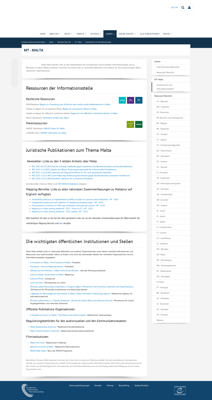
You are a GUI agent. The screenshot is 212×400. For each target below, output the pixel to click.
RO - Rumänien (163, 293)
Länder (157, 61)
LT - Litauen (162, 232)
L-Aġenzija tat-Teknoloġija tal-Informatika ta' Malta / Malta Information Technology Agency (70, 293)
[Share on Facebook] (15, 73)
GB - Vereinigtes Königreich (169, 183)
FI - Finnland (162, 172)
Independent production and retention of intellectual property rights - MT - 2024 (67, 202)
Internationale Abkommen (168, 67)
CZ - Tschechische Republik (168, 145)
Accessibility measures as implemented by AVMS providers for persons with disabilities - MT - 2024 (75, 199)
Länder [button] (108, 34)
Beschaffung (124, 385)
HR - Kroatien (162, 200)
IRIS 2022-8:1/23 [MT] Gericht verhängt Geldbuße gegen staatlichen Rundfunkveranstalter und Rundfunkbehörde (82, 166)
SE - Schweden (163, 298)
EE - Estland (162, 161)
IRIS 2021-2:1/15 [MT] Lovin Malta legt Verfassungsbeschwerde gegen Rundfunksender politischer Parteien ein (81, 175)
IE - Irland (161, 211)
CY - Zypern (162, 139)
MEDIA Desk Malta (38, 350)
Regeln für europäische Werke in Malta (80, 109)
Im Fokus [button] (94, 34)
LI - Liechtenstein (164, 227)
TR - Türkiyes (162, 314)
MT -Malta (158, 79)
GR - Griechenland (164, 194)
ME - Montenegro (164, 260)
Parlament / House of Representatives (46, 266)
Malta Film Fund (37, 342)
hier (61, 223)
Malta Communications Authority (44, 331)
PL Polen (160, 282)
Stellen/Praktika (141, 385)
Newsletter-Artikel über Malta (56, 117)
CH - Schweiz (162, 134)
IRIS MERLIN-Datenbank (68, 184)
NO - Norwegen (163, 276)
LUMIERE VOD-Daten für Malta (53, 133)
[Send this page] (15, 84)
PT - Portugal (162, 287)
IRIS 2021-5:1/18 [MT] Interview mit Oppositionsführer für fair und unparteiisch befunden (71, 172)
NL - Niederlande (164, 271)
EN (172, 7)
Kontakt (98, 385)
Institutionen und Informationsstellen (165, 87)
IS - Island (161, 216)
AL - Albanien (162, 101)
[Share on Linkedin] (15, 79)
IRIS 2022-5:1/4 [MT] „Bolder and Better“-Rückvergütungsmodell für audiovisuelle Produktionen (74, 169)
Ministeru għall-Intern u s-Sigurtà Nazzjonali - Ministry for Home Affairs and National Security (71, 300)
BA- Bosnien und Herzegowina (170, 117)
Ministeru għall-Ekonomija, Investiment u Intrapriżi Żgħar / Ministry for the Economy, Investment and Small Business (81, 286)
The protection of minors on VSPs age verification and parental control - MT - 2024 (68, 205)
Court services (36, 282)
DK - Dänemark (163, 156)
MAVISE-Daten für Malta (54, 128)
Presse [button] (166, 34)
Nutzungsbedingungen (79, 385)
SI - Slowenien (163, 304)
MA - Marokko (162, 249)
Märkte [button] (80, 34)
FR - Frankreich (163, 178)
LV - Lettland (162, 243)
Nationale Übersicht (165, 72)
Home (42, 34)
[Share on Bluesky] (15, 62)
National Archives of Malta (41, 346)
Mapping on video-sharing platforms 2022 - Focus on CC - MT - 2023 (62, 208)
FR (176, 7)
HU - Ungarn (162, 205)
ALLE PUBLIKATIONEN (149, 34)
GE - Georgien (163, 189)
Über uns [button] (53, 34)
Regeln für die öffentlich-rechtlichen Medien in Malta (94, 113)
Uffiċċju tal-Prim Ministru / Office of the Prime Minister (54, 270)
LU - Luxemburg (163, 238)
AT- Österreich (163, 112)
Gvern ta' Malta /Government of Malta (46, 274)
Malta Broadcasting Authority (43, 327)
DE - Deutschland (164, 150)
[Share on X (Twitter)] (15, 68)
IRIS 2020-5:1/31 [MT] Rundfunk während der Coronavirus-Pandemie (62, 178)
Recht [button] (68, 34)
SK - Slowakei (162, 309)
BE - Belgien (162, 123)
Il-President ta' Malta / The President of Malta (50, 262)
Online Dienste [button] (126, 34)
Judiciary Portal (36, 278)
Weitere (160, 320)
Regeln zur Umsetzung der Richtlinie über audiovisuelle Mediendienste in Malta (75, 104)
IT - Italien (161, 221)
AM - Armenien (163, 107)
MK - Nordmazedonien (166, 265)
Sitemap (110, 385)
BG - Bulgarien (163, 128)
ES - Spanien (162, 167)
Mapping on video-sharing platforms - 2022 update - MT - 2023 (60, 211)
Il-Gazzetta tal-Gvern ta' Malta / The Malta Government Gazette (58, 315)
